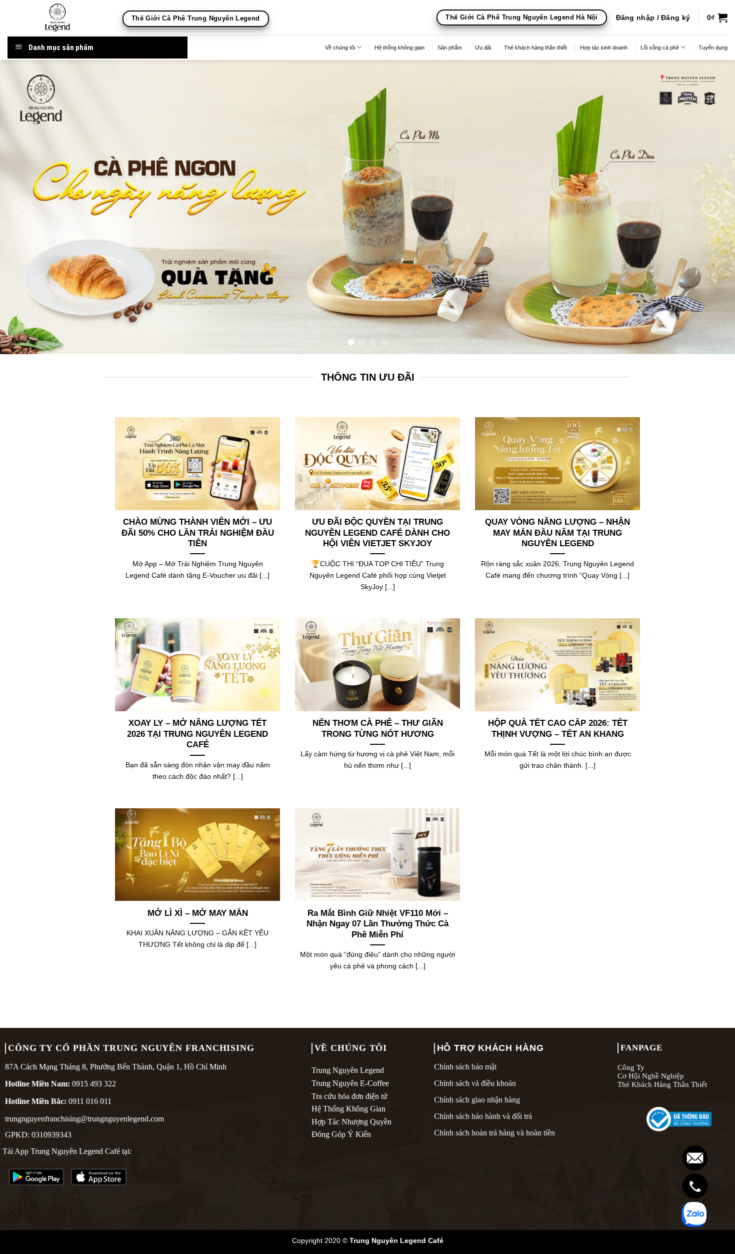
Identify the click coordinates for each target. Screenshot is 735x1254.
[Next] (711, 207)
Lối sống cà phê (659, 48)
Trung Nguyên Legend (348, 1070)
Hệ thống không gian (399, 48)
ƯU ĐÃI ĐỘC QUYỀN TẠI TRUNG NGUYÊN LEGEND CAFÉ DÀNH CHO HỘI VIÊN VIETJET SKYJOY (377, 532)
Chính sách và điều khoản (475, 1083)
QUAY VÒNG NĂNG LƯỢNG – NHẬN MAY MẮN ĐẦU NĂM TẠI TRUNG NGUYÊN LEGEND (557, 532)
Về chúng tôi (340, 48)
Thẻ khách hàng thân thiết (535, 48)
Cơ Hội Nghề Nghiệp (651, 1075)
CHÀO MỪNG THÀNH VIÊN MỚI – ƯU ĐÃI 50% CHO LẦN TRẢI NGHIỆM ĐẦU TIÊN (198, 532)
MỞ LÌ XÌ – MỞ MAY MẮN (198, 913)
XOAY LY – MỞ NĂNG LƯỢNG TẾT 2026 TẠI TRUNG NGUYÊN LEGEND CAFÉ (197, 733)
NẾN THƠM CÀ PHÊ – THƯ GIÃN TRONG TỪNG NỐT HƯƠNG (377, 728)
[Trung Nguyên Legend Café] (58, 17)
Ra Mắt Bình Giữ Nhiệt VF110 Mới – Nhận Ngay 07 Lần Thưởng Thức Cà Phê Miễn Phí (377, 923)
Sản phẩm (450, 48)
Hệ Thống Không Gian (349, 1108)
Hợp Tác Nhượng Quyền (352, 1121)
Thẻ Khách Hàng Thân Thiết (662, 1084)
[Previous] (23, 207)
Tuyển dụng (713, 48)
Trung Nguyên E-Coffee (350, 1083)
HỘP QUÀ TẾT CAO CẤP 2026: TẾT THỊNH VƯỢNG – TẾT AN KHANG (558, 728)
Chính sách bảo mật (465, 1066)
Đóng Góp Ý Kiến (341, 1134)
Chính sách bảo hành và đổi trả (483, 1116)
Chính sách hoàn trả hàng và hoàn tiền (494, 1132)
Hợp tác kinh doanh (604, 48)
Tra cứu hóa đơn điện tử (350, 1096)
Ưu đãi (483, 48)
